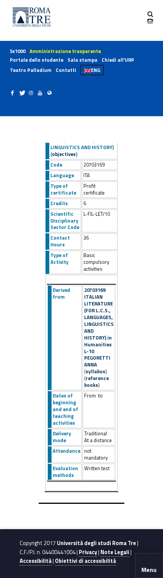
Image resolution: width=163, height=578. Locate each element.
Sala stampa (82, 60)
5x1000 (17, 51)
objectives (64, 154)
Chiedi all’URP (118, 60)
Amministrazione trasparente (65, 51)
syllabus (95, 371)
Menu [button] (149, 569)
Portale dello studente (36, 60)
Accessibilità (36, 561)
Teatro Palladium (31, 70)
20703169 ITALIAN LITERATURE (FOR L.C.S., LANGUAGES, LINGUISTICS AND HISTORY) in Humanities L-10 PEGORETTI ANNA (99, 327)
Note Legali (114, 552)
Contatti (66, 70)
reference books (96, 381)
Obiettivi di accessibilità (85, 561)
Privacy (88, 552)
